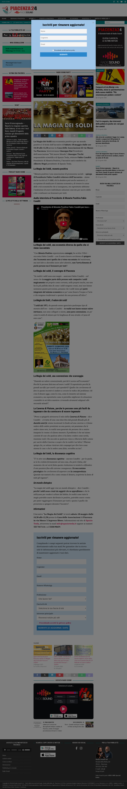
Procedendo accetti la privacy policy (64, 50)
